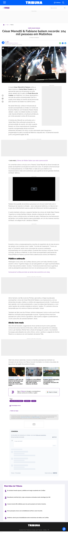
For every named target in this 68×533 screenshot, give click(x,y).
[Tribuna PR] (34, 525)
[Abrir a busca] (63, 2)
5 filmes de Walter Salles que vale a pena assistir (32, 160)
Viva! (7, 8)
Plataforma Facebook (36, 417)
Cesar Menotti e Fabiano (16, 401)
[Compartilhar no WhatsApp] (60, 43)
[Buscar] (64, 8)
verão (33, 401)
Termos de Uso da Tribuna (25, 417)
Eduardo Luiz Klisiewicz (13, 43)
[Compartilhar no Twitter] (65, 43)
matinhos (27, 401)
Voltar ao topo (14, 410)
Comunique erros (16, 405)
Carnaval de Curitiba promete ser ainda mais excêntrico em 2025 (29, 272)
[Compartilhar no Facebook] (63, 43)
